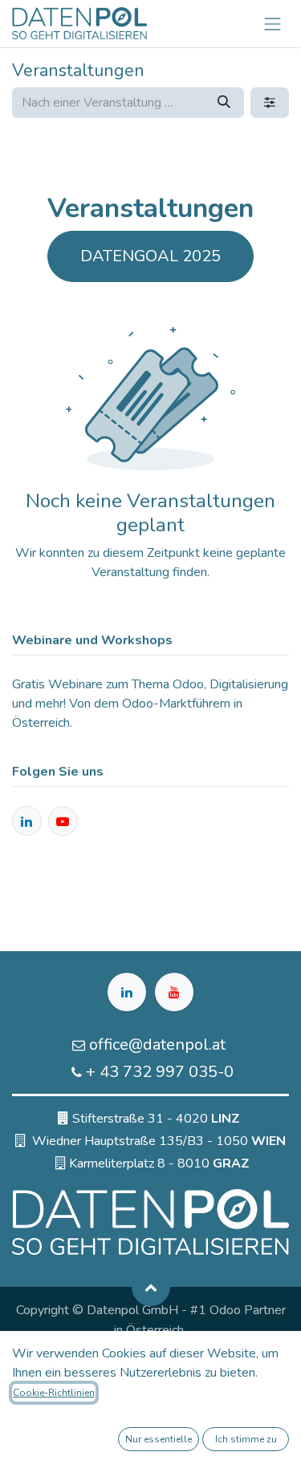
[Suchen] (224, 102)
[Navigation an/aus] (273, 23)
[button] (151, 1287)
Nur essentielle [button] (158, 1439)
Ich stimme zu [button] (246, 1439)
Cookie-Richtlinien (54, 1392)
